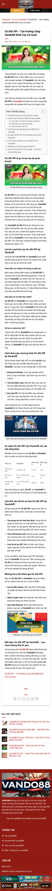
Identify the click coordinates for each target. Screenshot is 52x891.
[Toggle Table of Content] (42, 112)
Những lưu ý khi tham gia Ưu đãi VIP (21, 146)
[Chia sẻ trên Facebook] (19, 699)
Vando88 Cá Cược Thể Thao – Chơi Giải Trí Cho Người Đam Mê (29, 738)
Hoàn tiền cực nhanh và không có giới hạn (25, 121)
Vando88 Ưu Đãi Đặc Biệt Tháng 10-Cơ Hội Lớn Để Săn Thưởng (29, 723)
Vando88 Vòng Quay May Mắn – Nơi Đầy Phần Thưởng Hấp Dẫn (29, 730)
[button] (3, 4)
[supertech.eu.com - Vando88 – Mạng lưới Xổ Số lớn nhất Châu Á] (26, 4)
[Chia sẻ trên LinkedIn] (37, 699)
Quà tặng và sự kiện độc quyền (22, 124)
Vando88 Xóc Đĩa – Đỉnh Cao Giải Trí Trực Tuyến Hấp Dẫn (27, 746)
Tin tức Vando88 (19, 19)
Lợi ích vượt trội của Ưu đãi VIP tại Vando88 (24, 118)
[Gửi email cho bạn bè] (28, 699)
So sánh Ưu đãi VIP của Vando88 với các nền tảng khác (24, 136)
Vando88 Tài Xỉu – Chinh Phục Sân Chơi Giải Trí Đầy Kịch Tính (29, 754)
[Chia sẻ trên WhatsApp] (15, 699)
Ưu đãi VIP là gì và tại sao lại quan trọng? (23, 115)
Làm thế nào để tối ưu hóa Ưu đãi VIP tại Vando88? (23, 142)
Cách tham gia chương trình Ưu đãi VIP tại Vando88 (23, 130)
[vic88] (26, 879)
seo (29, 41)
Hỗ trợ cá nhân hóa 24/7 (19, 126)
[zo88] (26, 886)
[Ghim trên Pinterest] (33, 699)
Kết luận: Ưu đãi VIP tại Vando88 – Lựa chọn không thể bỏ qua (24, 150)
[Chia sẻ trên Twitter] (24, 699)
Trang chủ (6, 19)
